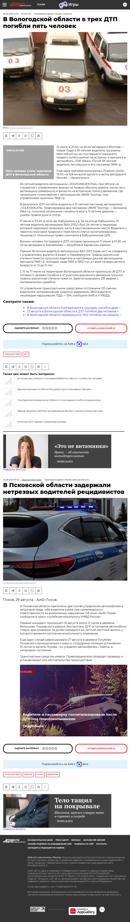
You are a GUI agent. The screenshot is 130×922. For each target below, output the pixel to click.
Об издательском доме (40, 840)
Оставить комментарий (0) (101, 328)
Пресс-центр (62, 840)
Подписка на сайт (84, 844)
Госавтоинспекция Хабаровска (19, 582)
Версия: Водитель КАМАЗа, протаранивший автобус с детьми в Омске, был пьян (60, 411)
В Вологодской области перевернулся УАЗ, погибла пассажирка (72, 315)
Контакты (101, 844)
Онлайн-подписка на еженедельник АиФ (50, 844)
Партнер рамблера (57, 909)
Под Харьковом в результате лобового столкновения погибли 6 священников (59, 400)
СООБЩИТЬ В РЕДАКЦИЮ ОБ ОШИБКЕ (46, 848)
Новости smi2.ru (14, 469)
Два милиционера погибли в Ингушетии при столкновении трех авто (54, 389)
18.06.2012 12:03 (10, 14)
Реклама (76, 840)
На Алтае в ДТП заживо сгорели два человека (42, 422)
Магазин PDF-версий (94, 840)
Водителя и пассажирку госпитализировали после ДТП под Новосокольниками (70, 717)
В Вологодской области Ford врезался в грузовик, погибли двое (72, 307)
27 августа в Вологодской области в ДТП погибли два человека (71, 311)
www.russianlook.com (21, 128)
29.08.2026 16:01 (11, 479)
